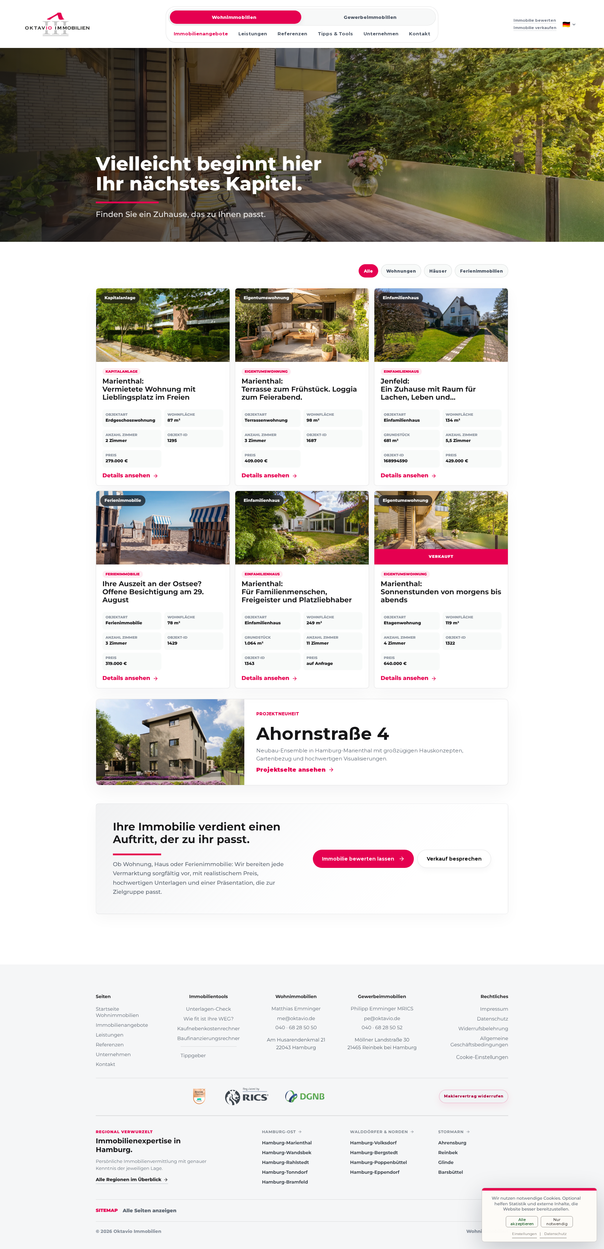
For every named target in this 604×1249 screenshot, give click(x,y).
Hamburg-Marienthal (287, 1143)
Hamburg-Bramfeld (285, 1182)
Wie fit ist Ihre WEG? (209, 1019)
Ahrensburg (452, 1143)
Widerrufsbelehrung (483, 1028)
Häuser (438, 271)
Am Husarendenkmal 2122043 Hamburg (296, 1044)
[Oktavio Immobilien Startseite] (57, 24)
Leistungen (252, 33)
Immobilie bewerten (534, 20)
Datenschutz (492, 1019)
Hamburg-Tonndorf (284, 1172)
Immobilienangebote (201, 33)
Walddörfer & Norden (379, 1131)
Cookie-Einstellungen (482, 1057)
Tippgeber (193, 1055)
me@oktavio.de (296, 1018)
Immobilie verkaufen (534, 27)
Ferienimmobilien (481, 271)
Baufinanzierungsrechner (208, 1038)
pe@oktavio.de (382, 1018)
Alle (368, 271)
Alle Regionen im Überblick (128, 1180)
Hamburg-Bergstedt (374, 1153)
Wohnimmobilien (234, 17)
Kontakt (419, 33)
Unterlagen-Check (208, 1009)
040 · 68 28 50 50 (296, 1027)
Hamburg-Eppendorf (375, 1172)
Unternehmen (381, 33)
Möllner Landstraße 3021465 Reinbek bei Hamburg (382, 1044)
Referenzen (292, 33)
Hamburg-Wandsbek (286, 1153)
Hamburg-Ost (279, 1131)
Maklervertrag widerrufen (473, 1096)
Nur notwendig (557, 1221)
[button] (163, 387)
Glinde (446, 1162)
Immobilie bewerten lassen (358, 859)
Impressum (494, 1009)
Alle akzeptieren (522, 1221)
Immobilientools (208, 996)
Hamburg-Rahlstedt (285, 1162)
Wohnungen (401, 271)
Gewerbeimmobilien (370, 17)
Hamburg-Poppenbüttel (378, 1162)
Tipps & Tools (335, 33)
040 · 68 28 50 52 (382, 1027)
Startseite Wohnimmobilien (117, 1012)
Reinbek (448, 1153)
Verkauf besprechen (454, 859)
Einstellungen (524, 1234)
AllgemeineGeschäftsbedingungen (479, 1041)
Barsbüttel (450, 1172)
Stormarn (451, 1131)
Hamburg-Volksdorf (373, 1143)
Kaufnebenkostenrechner (208, 1028)
